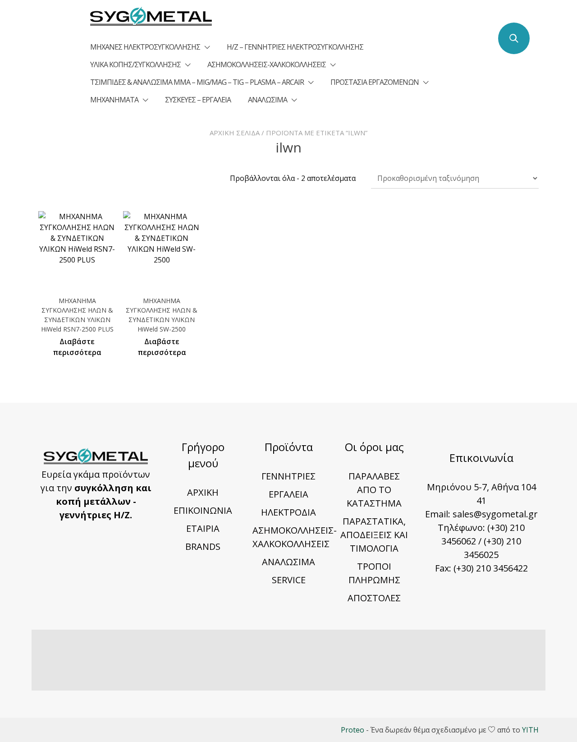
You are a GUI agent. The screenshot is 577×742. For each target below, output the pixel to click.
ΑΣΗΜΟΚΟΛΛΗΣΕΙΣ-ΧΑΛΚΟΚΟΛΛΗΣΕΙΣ (266, 64)
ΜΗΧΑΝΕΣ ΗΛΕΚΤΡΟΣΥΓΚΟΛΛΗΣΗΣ (145, 47)
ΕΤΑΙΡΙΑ (203, 528)
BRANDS (202, 546)
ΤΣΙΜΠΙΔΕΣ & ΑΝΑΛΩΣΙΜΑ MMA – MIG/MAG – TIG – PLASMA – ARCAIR (197, 82)
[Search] (514, 38)
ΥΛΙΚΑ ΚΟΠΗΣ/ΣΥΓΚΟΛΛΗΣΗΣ (135, 64)
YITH (530, 730)
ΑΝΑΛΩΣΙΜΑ (267, 100)
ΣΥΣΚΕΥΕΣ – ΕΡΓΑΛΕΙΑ (198, 100)
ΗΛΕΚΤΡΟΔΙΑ (288, 512)
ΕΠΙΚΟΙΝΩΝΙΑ (203, 510)
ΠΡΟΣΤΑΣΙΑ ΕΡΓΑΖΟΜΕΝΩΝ (374, 82)
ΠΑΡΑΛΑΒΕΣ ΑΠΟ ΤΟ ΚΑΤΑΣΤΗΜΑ (374, 489)
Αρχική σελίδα (235, 132)
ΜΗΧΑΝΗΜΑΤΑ (114, 100)
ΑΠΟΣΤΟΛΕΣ (374, 598)
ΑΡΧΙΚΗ (203, 492)
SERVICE (289, 580)
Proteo (352, 730)
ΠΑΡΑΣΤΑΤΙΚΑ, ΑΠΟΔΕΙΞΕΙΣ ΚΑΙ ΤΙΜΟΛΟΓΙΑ (374, 534)
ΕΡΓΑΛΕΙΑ (288, 494)
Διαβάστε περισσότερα (77, 346)
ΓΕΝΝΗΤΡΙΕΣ (288, 476)
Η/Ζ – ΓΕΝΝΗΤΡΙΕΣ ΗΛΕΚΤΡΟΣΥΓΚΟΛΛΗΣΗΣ (295, 47)
